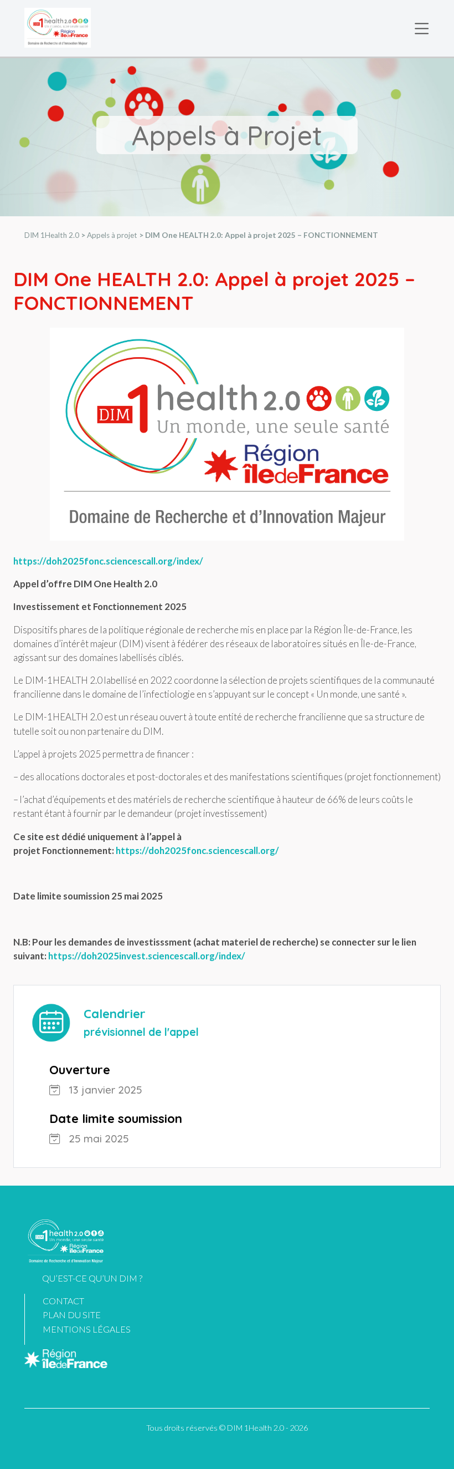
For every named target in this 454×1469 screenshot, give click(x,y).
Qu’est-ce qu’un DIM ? (92, 1278)
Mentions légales (87, 1329)
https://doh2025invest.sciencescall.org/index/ (146, 956)
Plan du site (72, 1314)
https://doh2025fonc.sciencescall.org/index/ (108, 561)
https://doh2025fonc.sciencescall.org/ (197, 850)
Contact (63, 1300)
